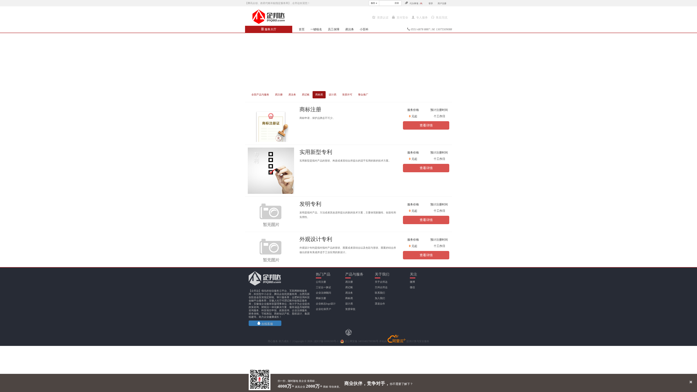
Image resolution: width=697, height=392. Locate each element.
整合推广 (363, 94)
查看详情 (426, 125)
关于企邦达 (381, 282)
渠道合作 (380, 303)
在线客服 (267, 323)
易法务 (349, 29)
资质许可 (347, 94)
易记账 (305, 94)
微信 (412, 287)
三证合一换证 (323, 287)
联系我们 (380, 292)
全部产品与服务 (260, 94)
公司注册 (321, 282)
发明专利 (310, 204)
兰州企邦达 (381, 287)
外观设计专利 (315, 239)
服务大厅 (270, 29)
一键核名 (316, 29)
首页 (302, 29)
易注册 (279, 94)
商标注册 (310, 109)
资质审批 (350, 309)
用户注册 (442, 3)
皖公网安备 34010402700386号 (361, 341)
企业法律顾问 (323, 292)
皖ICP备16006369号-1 (326, 341)
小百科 (364, 29)
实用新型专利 (315, 152)
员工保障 (333, 29)
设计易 (332, 94)
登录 (431, 3)
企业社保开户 (323, 309)
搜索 (397, 3)
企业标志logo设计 (326, 303)
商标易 (319, 94)
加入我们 (380, 298)
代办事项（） (417, 3)
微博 (412, 282)
